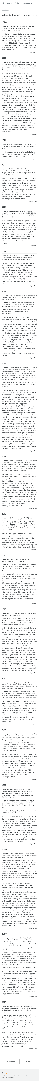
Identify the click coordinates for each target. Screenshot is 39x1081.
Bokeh (12, 1077)
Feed (8, 1073)
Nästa (28, 1062)
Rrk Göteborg (7, 3)
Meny (4, 9)
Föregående (10, 1062)
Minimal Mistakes (6, 1077)
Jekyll (35, 1075)
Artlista (17, 3)
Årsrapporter (28, 3)
